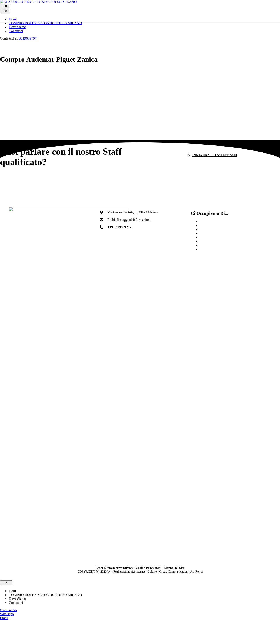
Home (13, 19)
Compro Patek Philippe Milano (221, 237)
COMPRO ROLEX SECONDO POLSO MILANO (45, 23)
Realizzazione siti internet (129, 571)
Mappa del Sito (174, 567)
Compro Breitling (212, 229)
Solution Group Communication (168, 571)
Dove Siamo (17, 27)
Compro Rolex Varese (215, 221)
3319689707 (28, 38)
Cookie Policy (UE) (148, 567)
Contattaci (16, 31)
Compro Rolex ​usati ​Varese (218, 245)
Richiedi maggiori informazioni (128, 220)
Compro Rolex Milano (215, 233)
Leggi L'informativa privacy (114, 567)
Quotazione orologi (213, 249)
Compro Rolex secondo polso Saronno (226, 241)
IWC (203, 225)
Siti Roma (196, 571)
